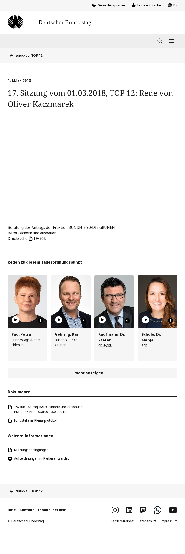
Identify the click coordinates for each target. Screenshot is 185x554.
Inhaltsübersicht (52, 510)
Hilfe (12, 510)
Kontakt (27, 510)
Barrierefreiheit (122, 521)
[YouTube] (173, 510)
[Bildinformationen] (40, 321)
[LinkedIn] (129, 510)
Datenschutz (147, 521)
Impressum (168, 521)
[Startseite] (49, 22)
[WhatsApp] (157, 510)
